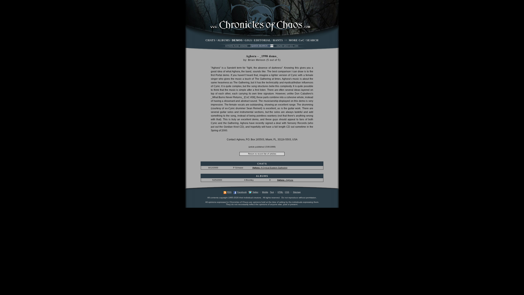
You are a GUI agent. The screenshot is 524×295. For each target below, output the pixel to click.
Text (272, 192)
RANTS (278, 40)
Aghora (285, 180)
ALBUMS (223, 40)
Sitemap (297, 192)
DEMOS (237, 40)
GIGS (248, 40)
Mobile (265, 192)
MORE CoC (296, 40)
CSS (287, 192)
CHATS (210, 40)
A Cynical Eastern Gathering (269, 168)
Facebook (242, 192)
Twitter (255, 192)
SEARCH (312, 40)
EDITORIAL (262, 40)
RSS (229, 192)
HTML (280, 192)
